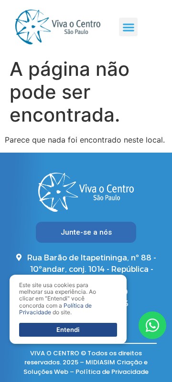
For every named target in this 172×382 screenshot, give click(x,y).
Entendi (67, 329)
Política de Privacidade (112, 371)
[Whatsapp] (152, 325)
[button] (128, 27)
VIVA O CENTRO (54, 353)
